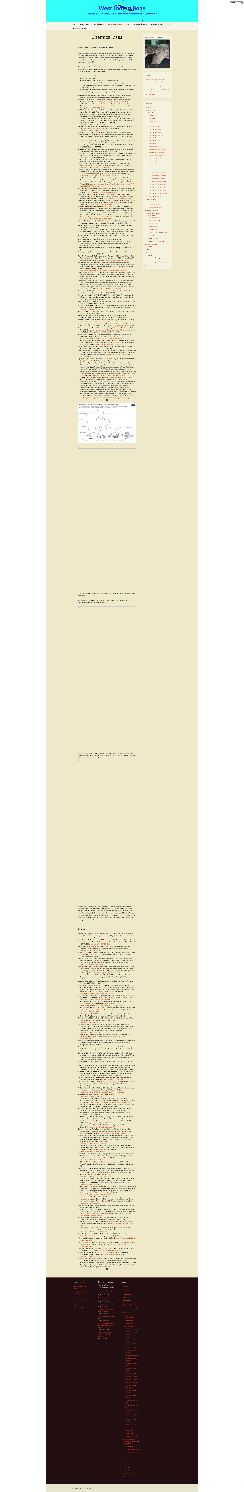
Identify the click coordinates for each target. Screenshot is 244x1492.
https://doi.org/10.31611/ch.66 (90, 1203)
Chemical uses (153, 223)
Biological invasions (154, 217)
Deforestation (153, 229)
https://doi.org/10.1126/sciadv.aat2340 (101, 1127)
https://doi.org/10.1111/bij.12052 (90, 1032)
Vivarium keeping (157, 24)
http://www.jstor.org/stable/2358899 (92, 964)
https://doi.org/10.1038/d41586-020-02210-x (120, 326)
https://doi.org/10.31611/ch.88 (90, 309)
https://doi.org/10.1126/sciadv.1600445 (99, 1123)
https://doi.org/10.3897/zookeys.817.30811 (108, 973)
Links (148, 249)
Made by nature (102, 1305)
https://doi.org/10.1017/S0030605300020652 (113, 102)
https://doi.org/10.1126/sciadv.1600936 (92, 1152)
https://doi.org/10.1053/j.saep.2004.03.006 (93, 1232)
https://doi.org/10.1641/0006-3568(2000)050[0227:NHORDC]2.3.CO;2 (102, 1092)
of (157, 66)
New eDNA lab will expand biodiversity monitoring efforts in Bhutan (107, 1325)
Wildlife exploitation (154, 238)
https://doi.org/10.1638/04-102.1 (90, 1185)
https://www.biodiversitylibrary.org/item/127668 (109, 375)
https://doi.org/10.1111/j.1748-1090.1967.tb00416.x (104, 1250)
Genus (150, 112)
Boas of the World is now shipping (154, 79)
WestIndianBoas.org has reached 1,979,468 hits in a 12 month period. (82, 1301)
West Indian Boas (98, 24)
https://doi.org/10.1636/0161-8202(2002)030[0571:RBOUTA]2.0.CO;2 (111, 1102)
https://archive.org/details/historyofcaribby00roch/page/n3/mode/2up (105, 398)
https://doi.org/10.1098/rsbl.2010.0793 (97, 999)
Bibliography (150, 246)
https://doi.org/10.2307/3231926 (114, 1080)
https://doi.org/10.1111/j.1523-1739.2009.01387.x (95, 167)
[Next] (165, 66)
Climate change (153, 226)
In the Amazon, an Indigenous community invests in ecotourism (106, 1334)
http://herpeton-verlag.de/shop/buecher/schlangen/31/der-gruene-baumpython (100, 337)
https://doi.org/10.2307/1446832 (98, 944)
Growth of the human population (158, 232)
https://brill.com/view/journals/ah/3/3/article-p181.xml (98, 993)
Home (74, 24)
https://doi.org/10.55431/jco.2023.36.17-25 (107, 344)
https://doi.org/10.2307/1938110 (90, 1022)
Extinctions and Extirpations (156, 241)
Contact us (76, 28)
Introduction (84, 24)
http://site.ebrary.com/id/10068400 (91, 1096)
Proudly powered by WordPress (81, 1488)
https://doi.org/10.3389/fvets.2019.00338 (109, 289)
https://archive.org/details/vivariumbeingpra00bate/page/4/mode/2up (103, 270)
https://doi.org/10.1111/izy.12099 (90, 1256)
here (84, 596)
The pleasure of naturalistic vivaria (156, 263)
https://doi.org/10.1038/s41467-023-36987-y (97, 204)
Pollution (151, 235)
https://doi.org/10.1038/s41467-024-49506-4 (101, 192)
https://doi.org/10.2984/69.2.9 (89, 1012)
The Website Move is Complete (154, 87)
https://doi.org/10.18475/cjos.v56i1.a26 (94, 108)
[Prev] (149, 66)
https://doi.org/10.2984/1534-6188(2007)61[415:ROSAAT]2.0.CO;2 (101, 1006)
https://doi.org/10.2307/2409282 (90, 950)
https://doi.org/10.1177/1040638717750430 (118, 198)
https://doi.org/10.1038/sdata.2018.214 (92, 124)
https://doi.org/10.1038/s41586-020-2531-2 (106, 332)
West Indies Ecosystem (115, 24)
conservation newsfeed (106, 1287)
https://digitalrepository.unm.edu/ (91, 1215)
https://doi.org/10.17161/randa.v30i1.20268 (94, 130)
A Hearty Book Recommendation (154, 95)
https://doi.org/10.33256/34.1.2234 (116, 260)
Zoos (127, 24)
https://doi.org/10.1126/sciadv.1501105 (92, 1160)
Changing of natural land (155, 220)
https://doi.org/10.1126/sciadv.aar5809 (113, 1133)
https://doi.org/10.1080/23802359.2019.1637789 (95, 1176)
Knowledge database (140, 24)
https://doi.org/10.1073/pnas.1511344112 (93, 1143)
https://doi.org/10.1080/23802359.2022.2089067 (95, 219)
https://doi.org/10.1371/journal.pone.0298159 (101, 176)
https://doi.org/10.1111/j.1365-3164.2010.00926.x (95, 1195)
